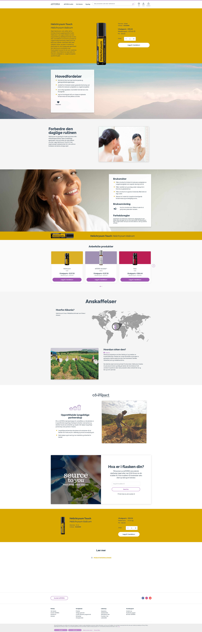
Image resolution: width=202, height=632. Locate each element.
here (118, 626)
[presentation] (153, 265)
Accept (61, 630)
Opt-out (75, 630)
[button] (100, 286)
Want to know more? (87, 630)
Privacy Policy (97, 630)
